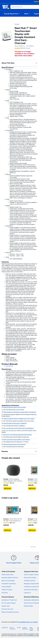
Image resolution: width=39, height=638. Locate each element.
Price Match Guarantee (8, 583)
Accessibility (5, 627)
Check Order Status (7, 574)
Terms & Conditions (12, 628)
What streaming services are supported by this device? (19, 412)
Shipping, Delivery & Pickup (10, 577)
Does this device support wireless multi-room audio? (18, 418)
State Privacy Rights (31, 629)
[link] (8, 483)
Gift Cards (5, 592)
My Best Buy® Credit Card (9, 600)
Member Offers (28, 606)
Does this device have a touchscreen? (14, 444)
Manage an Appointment (31, 583)
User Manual (9, 366)
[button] (12, 13)
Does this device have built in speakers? (15, 423)
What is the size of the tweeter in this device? (16, 439)
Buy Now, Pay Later (7, 609)
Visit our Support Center (31, 574)
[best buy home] (5, 7)
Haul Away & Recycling (31, 589)
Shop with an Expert (30, 577)
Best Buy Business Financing (10, 612)
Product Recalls (6, 586)
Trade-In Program (7, 589)
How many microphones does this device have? (17, 434)
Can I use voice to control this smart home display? (18, 428)
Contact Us (27, 592)
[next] (35, 476)
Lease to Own (6, 606)
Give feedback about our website (28, 622)
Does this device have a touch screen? (14, 407)
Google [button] (17, 24)
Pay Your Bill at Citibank (9, 603)
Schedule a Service (29, 580)
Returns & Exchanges (8, 580)
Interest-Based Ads (25, 628)
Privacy (19, 627)
